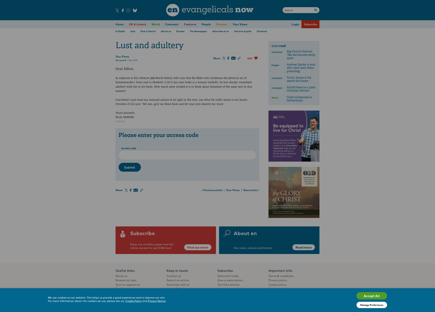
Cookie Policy (133, 301)
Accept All (372, 295)
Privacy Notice (157, 301)
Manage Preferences (371, 305)
